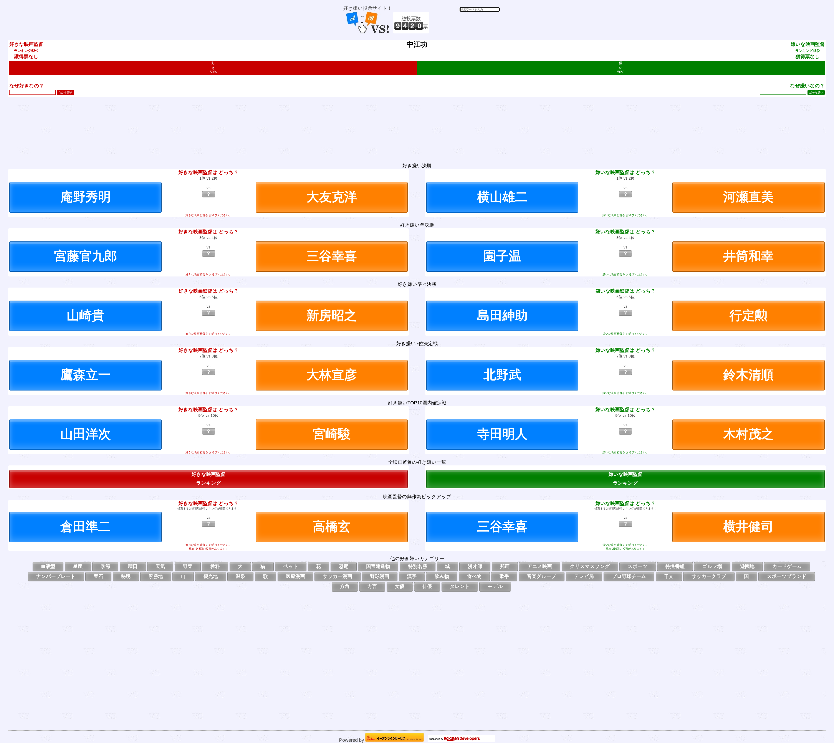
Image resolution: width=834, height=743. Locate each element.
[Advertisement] (465, 22)
